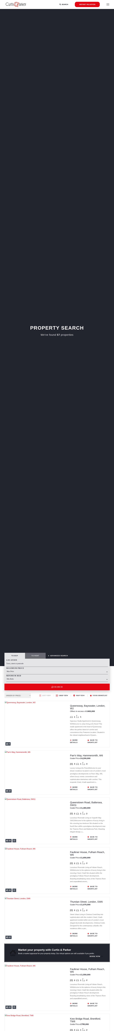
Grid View (63, 695)
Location (11, 660)
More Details (74, 741)
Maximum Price (15, 668)
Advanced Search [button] (59, 656)
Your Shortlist (99, 695)
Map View (80, 695)
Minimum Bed (13, 676)
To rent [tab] (35, 656)
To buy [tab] (14, 656)
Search (58, 687)
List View (46, 695)
